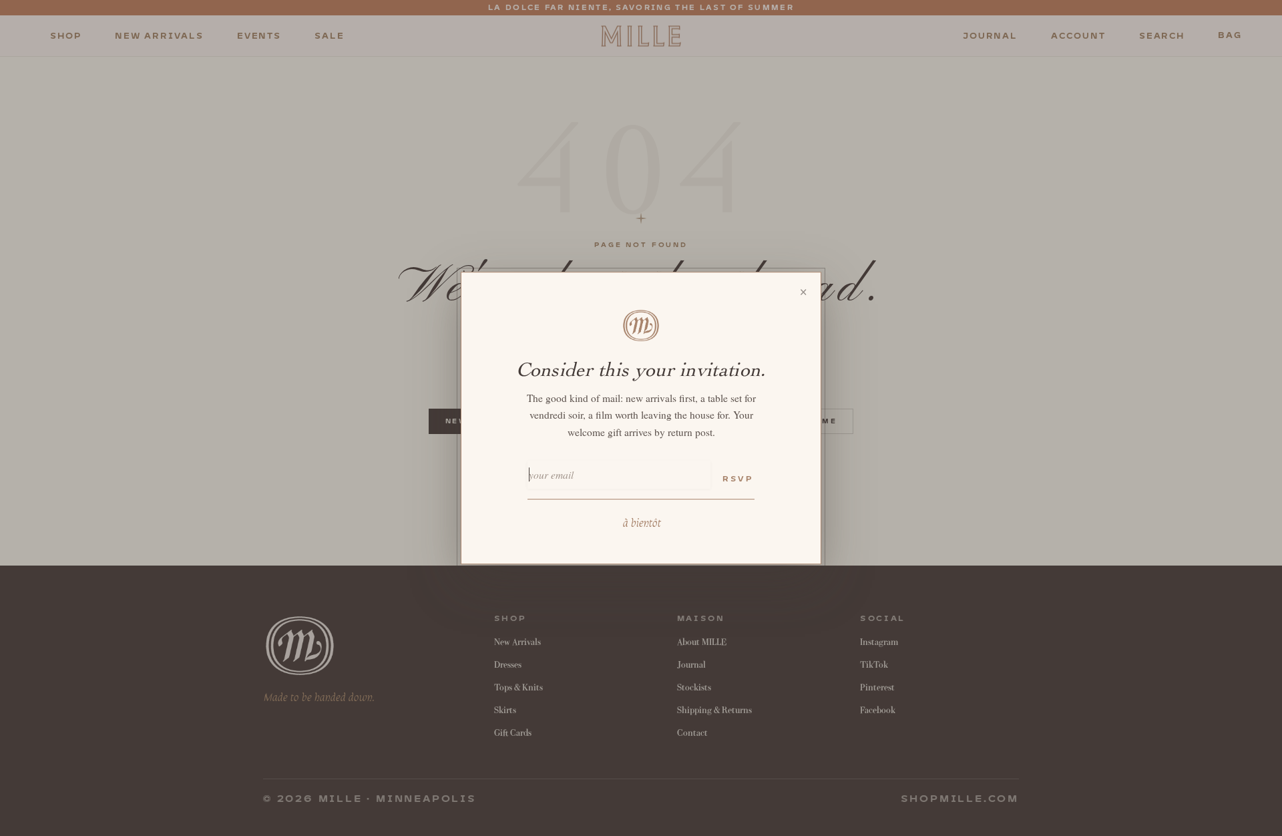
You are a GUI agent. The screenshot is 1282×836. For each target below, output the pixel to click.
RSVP (737, 479)
